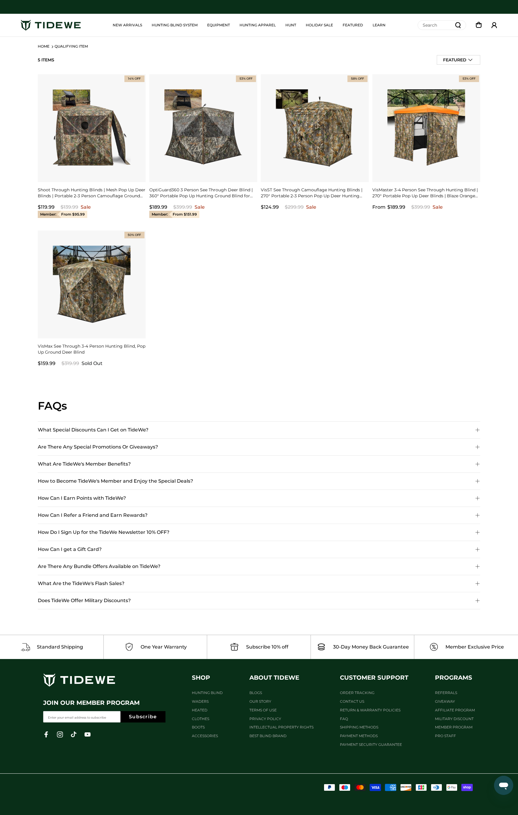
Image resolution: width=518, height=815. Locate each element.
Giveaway (445, 701)
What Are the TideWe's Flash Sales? (81, 583)
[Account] (494, 25)
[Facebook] (46, 734)
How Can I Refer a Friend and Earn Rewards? (92, 515)
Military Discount (454, 718)
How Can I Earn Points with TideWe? (82, 498)
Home (43, 46)
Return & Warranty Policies (370, 710)
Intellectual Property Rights (281, 727)
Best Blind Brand (268, 736)
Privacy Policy (265, 718)
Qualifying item (71, 46)
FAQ (344, 718)
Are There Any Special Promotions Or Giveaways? (98, 447)
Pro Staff (445, 736)
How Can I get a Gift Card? (70, 549)
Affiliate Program (455, 710)
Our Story (260, 701)
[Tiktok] (74, 734)
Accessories (205, 736)
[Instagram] (60, 734)
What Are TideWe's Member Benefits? (84, 464)
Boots (198, 727)
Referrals (446, 692)
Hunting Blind (207, 692)
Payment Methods (359, 736)
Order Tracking (357, 692)
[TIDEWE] (51, 25)
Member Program (453, 727)
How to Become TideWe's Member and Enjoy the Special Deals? (115, 481)
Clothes (200, 718)
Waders (200, 701)
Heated (199, 710)
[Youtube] (88, 734)
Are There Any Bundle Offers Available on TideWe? (99, 566)
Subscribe (143, 716)
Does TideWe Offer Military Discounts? (84, 600)
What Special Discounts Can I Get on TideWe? (93, 430)
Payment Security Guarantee (371, 744)
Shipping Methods (359, 727)
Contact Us (352, 701)
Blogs (255, 692)
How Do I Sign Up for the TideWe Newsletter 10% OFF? (103, 532)
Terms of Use (263, 710)
